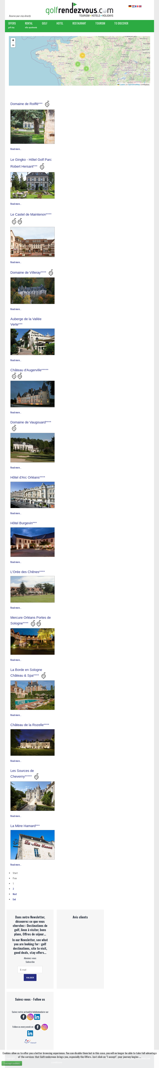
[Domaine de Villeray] (32, 290)
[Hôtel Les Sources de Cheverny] (32, 795)
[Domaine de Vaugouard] (32, 447)
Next (15, 894)
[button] (86, 69)
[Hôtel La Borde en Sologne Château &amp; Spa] (32, 694)
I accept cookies (12, 1063)
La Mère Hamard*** (25, 826)
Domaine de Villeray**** (28, 273)
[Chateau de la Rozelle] (32, 741)
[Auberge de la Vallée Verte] (32, 341)
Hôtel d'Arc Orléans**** (27, 477)
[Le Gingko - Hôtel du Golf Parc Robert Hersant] (32, 184)
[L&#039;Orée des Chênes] (32, 588)
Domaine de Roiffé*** (26, 104)
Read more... (15, 149)
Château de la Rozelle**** (29, 725)
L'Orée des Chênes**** (27, 572)
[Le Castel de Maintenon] (32, 241)
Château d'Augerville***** (29, 370)
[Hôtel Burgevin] (32, 541)
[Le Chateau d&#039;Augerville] (32, 393)
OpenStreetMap (134, 84)
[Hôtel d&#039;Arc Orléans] (32, 494)
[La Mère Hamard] (32, 844)
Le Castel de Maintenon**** (31, 214)
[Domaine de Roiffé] (32, 126)
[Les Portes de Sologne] (32, 640)
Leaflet (122, 84)
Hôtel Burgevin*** (23, 523)
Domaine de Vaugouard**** (30, 422)
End (14, 899)
